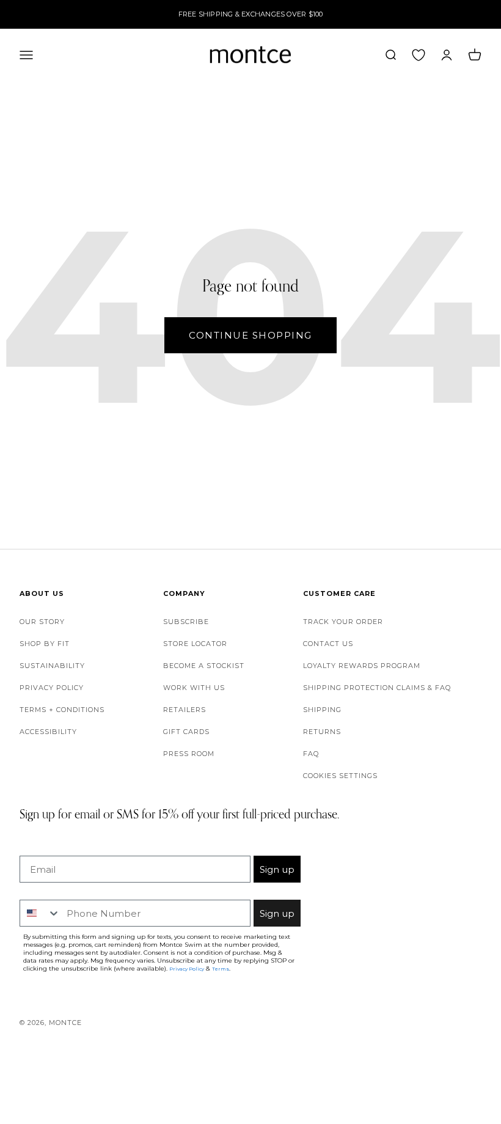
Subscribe (186, 621)
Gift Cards (186, 731)
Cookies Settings (340, 775)
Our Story (42, 621)
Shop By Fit (45, 643)
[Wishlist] (418, 54)
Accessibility (48, 731)
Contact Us (328, 643)
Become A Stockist (203, 665)
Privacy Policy (52, 687)
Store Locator (195, 643)
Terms (220, 969)
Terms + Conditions (62, 709)
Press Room (188, 753)
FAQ (311, 753)
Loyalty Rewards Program (361, 665)
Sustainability (52, 665)
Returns (322, 731)
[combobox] (40, 913)
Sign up (277, 869)
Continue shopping (250, 335)
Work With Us (194, 687)
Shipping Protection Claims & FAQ (377, 687)
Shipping (322, 709)
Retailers (184, 709)
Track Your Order (343, 621)
